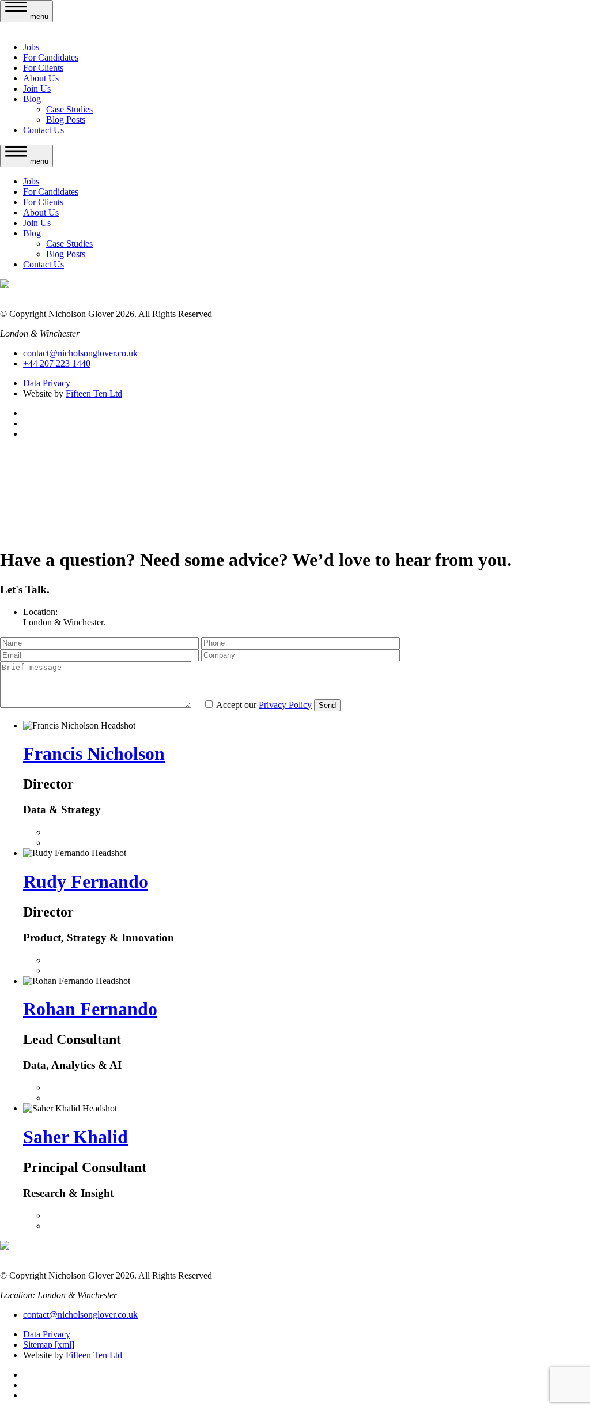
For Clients (43, 68)
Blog (32, 99)
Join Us (37, 88)
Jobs (31, 47)
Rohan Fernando (90, 1008)
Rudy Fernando (85, 881)
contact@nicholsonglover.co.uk (80, 353)
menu (38, 16)
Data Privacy (46, 383)
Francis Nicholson (94, 753)
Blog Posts (65, 120)
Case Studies (69, 109)
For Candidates (50, 57)
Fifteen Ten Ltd (94, 393)
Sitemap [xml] (48, 1344)
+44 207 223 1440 (56, 363)
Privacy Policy (285, 705)
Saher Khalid (75, 1136)
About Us (41, 78)
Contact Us (43, 130)
